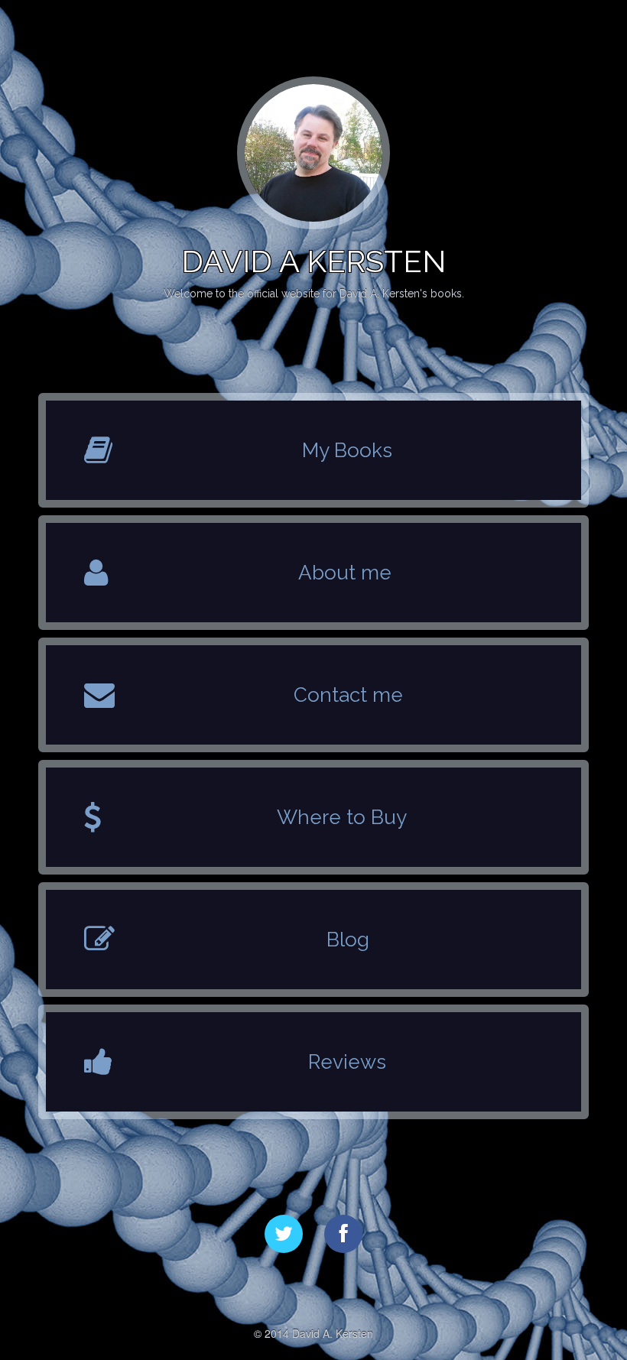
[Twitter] (284, 1234)
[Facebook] (343, 1234)
